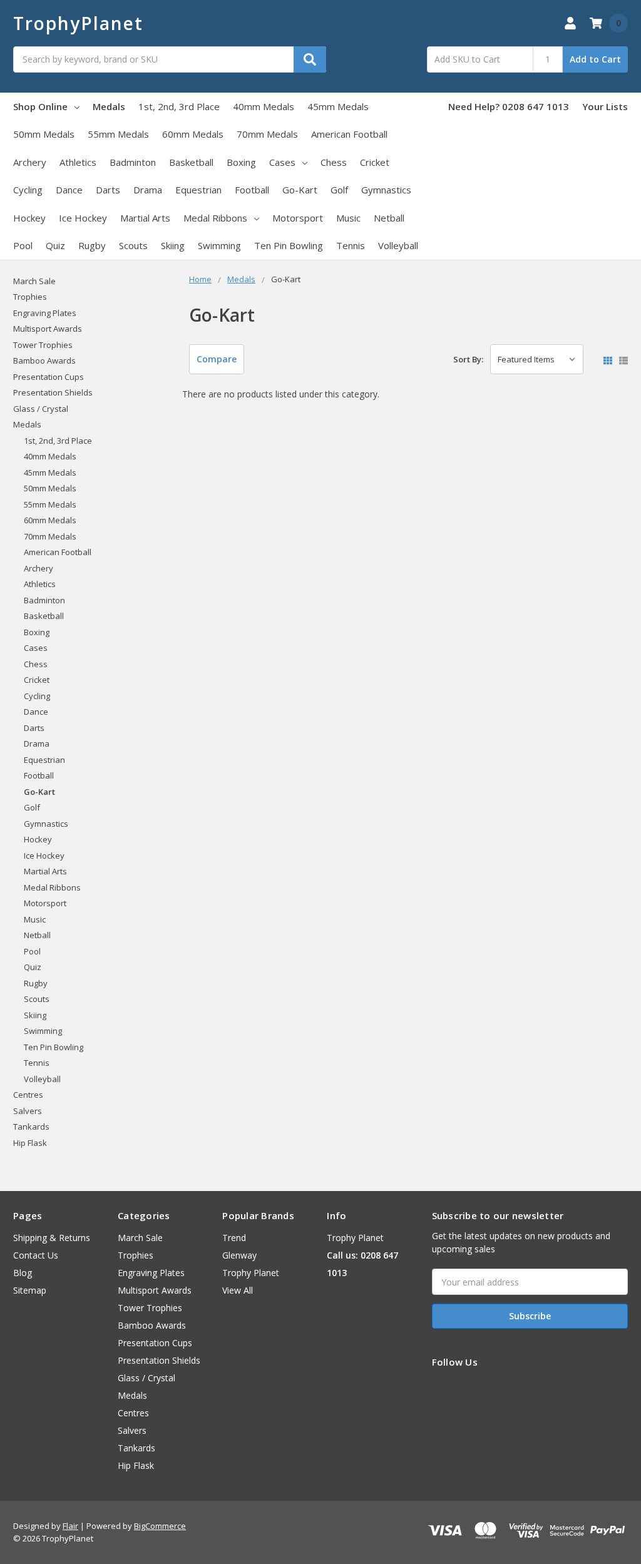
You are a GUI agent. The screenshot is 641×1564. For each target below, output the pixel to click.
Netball (389, 218)
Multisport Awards (47, 328)
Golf (339, 189)
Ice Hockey (83, 218)
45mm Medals (338, 106)
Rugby (92, 245)
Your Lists (605, 106)
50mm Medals (43, 134)
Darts (108, 189)
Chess (333, 162)
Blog (22, 1273)
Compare (217, 359)
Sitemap (29, 1290)
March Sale (34, 281)
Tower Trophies (43, 344)
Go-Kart (299, 189)
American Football (349, 134)
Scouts (133, 245)
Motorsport (297, 218)
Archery (29, 162)
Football (252, 189)
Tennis (350, 245)
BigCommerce (160, 1525)
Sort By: (468, 359)
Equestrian (198, 189)
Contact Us (35, 1255)
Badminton (133, 162)
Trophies (30, 296)
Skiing (173, 245)
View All (237, 1290)
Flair (70, 1525)
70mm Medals (267, 134)
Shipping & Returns (51, 1238)
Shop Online (40, 106)
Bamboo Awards (44, 360)
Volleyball (398, 245)
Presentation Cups (48, 376)
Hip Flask (30, 1142)
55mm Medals (118, 134)
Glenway (239, 1255)
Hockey (29, 218)
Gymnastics (386, 189)
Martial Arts (145, 218)
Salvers (27, 1111)
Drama (147, 189)
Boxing (241, 162)
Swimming (219, 245)
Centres (28, 1094)
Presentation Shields (53, 392)
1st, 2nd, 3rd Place (179, 106)
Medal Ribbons (215, 218)
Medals (109, 106)
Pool (23, 245)
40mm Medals (263, 106)
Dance (69, 189)
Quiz (55, 245)
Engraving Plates (44, 313)
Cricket (374, 162)
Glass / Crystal (40, 408)
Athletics (77, 162)
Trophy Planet (250, 1273)
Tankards (31, 1126)
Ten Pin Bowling (288, 245)
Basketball (191, 162)
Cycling (28, 189)
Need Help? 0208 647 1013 (508, 106)
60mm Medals (192, 134)
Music (348, 218)
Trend (234, 1238)
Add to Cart (595, 59)
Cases (282, 162)
